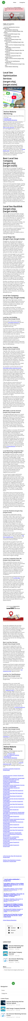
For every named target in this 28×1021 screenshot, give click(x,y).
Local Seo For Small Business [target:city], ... (12, 62)
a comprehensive (11, 446)
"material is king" (9, 690)
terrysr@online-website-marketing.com (11, 755)
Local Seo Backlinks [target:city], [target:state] (11, 825)
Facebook (13, 927)
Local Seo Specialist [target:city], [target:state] (11, 783)
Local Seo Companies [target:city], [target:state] (11, 769)
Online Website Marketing (11, 30)
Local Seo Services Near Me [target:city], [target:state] (13, 791)
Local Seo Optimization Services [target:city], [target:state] (11, 780)
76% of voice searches (8, 127)
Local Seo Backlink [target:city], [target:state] (11, 810)
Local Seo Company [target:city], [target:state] (11, 843)
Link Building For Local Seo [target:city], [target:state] (13, 802)
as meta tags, (16, 578)
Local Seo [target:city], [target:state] (12, 833)
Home (14, 2)
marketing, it (6, 736)
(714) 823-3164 (7, 118)
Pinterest (13, 930)
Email (12, 932)
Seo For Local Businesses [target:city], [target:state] (12, 796)
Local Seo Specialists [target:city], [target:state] (11, 788)
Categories (22, 2)
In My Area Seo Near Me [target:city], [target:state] (12, 856)
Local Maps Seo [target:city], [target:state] (13, 778)
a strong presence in (19, 707)
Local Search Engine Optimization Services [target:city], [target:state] (13, 785)
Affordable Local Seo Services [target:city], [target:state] (13, 799)
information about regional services (12, 368)
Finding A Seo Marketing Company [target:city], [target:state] (12, 860)
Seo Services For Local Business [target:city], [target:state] (11, 837)
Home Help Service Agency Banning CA (14, 970)
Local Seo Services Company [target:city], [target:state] (13, 776)
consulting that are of (13, 322)
